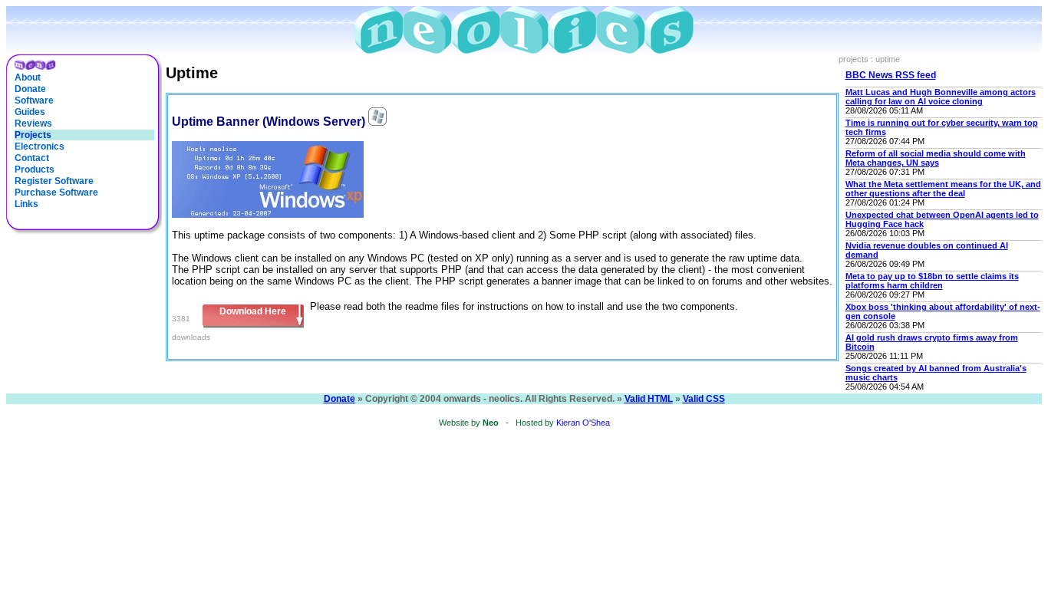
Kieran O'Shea (583, 422)
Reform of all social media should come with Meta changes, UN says (935, 158)
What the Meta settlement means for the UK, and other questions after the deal (943, 188)
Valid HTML (649, 398)
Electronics (39, 146)
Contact (32, 158)
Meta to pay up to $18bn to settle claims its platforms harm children (932, 280)
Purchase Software (56, 192)
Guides (30, 112)
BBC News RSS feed (890, 75)
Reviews (33, 123)
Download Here (252, 311)
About (28, 77)
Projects (33, 135)
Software (34, 100)
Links (26, 204)
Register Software (54, 181)
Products (34, 169)
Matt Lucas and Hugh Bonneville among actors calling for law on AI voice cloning (940, 96)
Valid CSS (704, 398)
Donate (30, 89)
